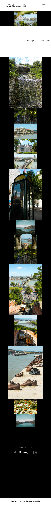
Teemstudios (35, 501)
